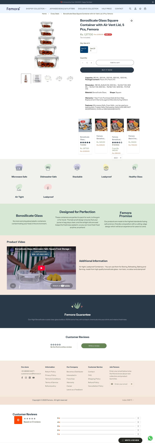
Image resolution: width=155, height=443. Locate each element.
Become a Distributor (75, 372)
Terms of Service (51, 382)
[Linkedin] (30, 378)
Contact (119, 9)
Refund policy (50, 386)
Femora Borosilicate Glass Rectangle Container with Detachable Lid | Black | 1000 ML (101, 137)
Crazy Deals (55, 14)
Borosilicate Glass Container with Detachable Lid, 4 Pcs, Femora (84, 138)
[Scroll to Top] (150, 431)
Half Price (107, 9)
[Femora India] (13, 8)
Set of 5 (92, 49)
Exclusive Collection (88, 9)
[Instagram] (26, 378)
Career (69, 386)
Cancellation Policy (95, 386)
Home (44, 14)
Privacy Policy (50, 375)
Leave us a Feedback (75, 390)
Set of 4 (83, 49)
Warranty (70, 382)
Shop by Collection (35, 9)
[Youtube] (33, 378)
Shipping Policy (94, 379)
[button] (145, 8)
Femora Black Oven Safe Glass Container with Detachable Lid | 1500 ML (133, 137)
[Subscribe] (131, 384)
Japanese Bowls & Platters (62, 9)
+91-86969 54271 (27, 371)
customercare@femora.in (31, 374)
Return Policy (50, 372)
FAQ (90, 375)
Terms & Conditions (53, 379)
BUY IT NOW (107, 70)
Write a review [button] (93, 346)
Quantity (83, 58)
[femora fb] (22, 378)
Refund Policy (93, 382)
